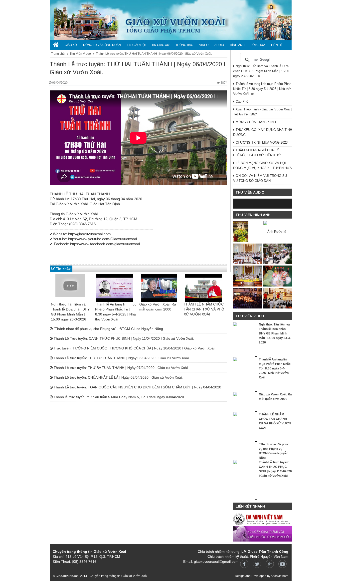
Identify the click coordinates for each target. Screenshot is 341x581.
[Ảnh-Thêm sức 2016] (247, 254)
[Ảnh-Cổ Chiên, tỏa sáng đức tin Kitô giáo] (277, 276)
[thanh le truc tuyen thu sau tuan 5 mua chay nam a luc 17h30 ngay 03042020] (263, 56)
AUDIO (219, 45)
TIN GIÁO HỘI (136, 45)
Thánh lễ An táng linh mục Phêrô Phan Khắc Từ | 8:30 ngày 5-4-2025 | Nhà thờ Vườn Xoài (262, 89)
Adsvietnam (280, 576)
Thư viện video (250, 316)
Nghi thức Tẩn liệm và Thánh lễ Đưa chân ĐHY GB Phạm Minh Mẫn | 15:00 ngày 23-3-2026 (261, 71)
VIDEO (203, 45)
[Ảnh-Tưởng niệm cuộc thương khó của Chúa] (277, 298)
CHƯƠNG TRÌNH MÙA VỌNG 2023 (262, 142)
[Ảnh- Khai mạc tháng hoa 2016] (247, 276)
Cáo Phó (242, 101)
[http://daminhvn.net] (262, 519)
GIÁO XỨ (71, 45)
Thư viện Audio (250, 192)
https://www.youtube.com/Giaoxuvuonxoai (102, 239)
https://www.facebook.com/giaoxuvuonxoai (105, 244)
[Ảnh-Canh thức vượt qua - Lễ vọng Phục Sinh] (247, 298)
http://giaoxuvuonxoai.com (89, 234)
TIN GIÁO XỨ (161, 45)
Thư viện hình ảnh (253, 215)
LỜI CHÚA (258, 45)
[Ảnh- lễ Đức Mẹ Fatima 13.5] (277, 254)
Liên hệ (277, 45)
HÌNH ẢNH (237, 45)
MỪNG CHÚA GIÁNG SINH (256, 122)
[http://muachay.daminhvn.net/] (262, 533)
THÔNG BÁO (184, 45)
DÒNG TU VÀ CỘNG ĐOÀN (102, 45)
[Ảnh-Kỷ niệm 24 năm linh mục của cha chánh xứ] (247, 231)
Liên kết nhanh (250, 506)
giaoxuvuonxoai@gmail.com (216, 562)
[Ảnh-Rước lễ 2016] (277, 231)
